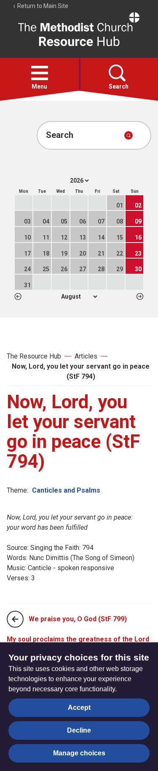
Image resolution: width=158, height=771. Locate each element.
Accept (79, 707)
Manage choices (79, 753)
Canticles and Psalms (66, 490)
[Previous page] (15, 619)
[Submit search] (128, 135)
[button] (39, 73)
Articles (86, 356)
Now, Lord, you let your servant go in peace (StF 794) (81, 371)
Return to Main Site (42, 6)
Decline (79, 730)
